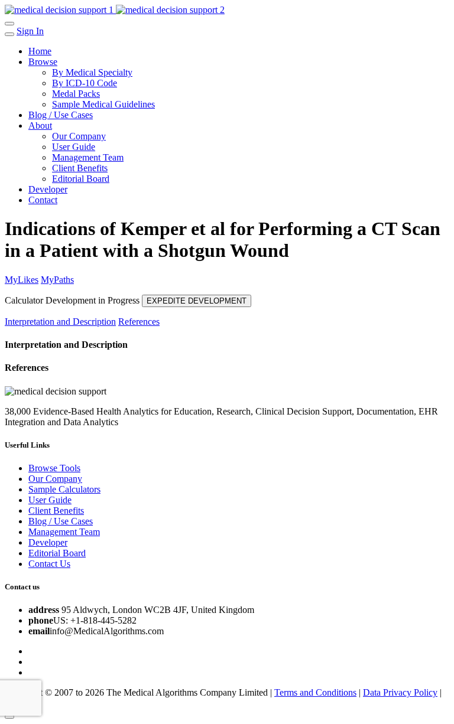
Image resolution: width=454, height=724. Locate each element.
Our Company (79, 136)
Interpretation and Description (60, 322)
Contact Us (49, 564)
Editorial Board (80, 179)
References (139, 322)
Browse (42, 62)
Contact (42, 200)
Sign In (30, 31)
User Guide (73, 147)
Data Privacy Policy (400, 692)
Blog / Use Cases (60, 115)
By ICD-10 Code (84, 83)
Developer (47, 189)
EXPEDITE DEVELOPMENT (197, 300)
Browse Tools (54, 468)
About (40, 125)
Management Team (88, 157)
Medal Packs (76, 94)
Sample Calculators (64, 489)
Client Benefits (80, 168)
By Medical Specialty (92, 72)
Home (39, 51)
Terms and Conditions (315, 692)
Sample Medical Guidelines (103, 104)
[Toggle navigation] (9, 23)
